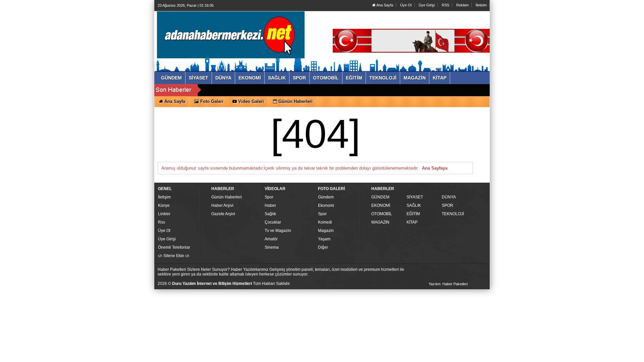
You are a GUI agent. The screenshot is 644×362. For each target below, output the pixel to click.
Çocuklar (273, 222)
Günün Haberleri (226, 197)
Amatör (271, 239)
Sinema (272, 247)
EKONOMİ (380, 205)
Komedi (325, 222)
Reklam (462, 5)
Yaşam (324, 239)
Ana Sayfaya (434, 168)
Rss (161, 222)
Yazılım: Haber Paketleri (448, 284)
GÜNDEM (380, 197)
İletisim (481, 5)
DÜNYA (449, 197)
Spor (269, 197)
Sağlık (270, 214)
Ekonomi (326, 205)
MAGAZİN (380, 222)
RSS (445, 5)
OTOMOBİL (381, 214)
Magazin (326, 230)
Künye (164, 205)
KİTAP (412, 222)
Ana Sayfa (384, 5)
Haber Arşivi (222, 205)
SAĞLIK (414, 205)
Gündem (326, 197)
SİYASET (415, 197)
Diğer (323, 247)
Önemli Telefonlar (174, 247)
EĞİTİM (413, 214)
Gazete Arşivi (223, 214)
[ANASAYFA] (231, 35)
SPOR (447, 205)
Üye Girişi (427, 5)
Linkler (164, 214)
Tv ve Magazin (278, 230)
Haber (270, 205)
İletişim (164, 197)
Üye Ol (406, 5)
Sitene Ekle (173, 255)
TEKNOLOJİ (453, 214)
